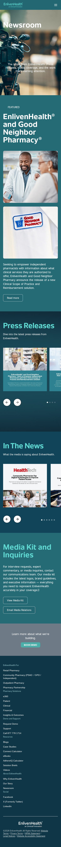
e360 (5, 696)
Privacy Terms (16, 833)
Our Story (8, 783)
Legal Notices (9, 836)
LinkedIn (7, 806)
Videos (6, 770)
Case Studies (9, 746)
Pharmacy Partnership (14, 687)
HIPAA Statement (32, 833)
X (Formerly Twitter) (13, 801)
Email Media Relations (19, 610)
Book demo (30, 644)
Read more (13, 297)
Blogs (6, 742)
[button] (55, 4)
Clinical (6, 705)
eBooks (6, 756)
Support (7, 728)
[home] (13, 4)
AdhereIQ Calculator (13, 760)
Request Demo (10, 724)
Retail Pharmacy (11, 670)
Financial (7, 710)
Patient (6, 701)
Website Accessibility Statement (31, 836)
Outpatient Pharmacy (13, 683)
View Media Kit (15, 600)
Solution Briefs (10, 765)
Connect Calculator (12, 751)
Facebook (8, 797)
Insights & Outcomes (13, 715)
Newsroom (8, 788)
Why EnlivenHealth (12, 779)
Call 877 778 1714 (12, 733)
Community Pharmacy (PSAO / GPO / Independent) (22, 676)
